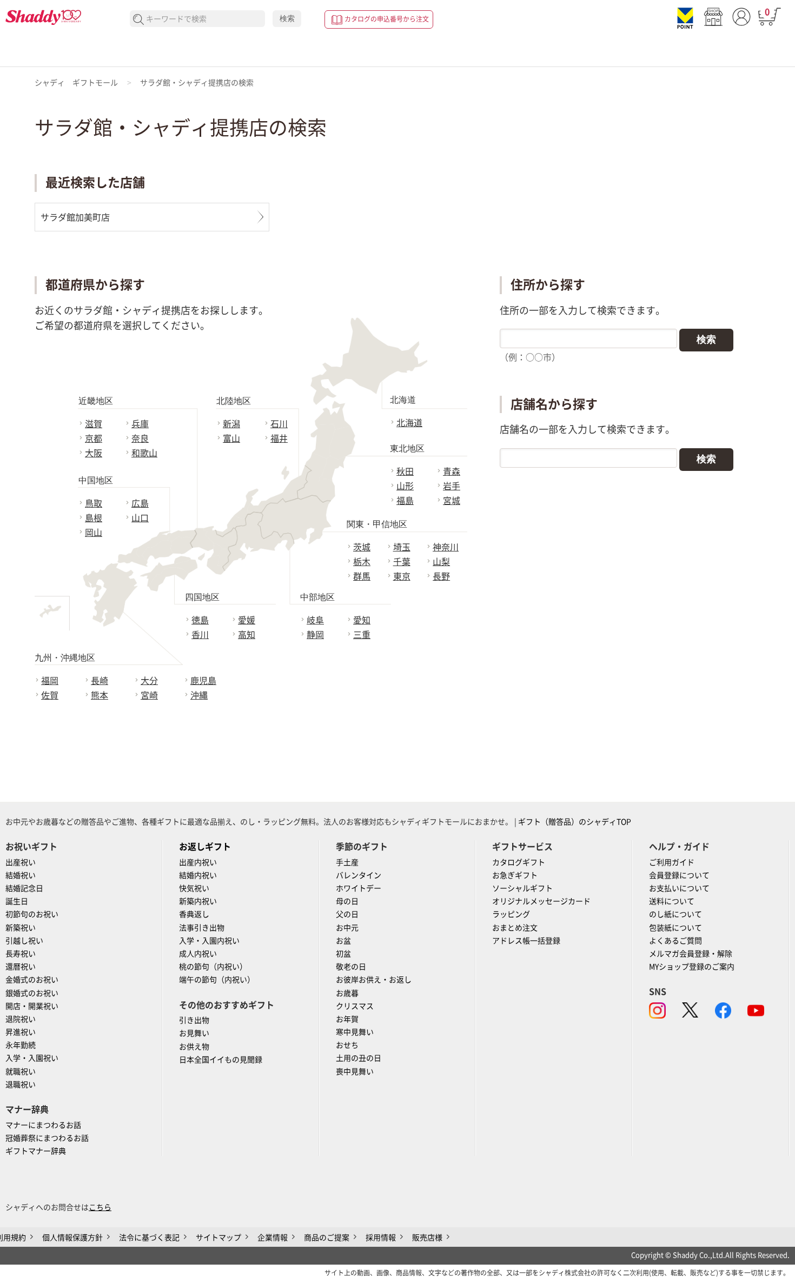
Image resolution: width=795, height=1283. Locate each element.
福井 (279, 438)
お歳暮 (347, 993)
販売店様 (427, 1237)
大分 (149, 680)
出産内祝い (198, 862)
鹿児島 (203, 680)
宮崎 (149, 695)
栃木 (361, 561)
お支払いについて (679, 888)
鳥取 (93, 503)
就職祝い (20, 1071)
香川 (200, 634)
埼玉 (401, 547)
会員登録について (679, 875)
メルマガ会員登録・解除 (690, 954)
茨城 (361, 547)
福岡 (49, 680)
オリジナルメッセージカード (541, 901)
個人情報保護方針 (72, 1237)
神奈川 (446, 547)
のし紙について (675, 914)
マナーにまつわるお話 (43, 1125)
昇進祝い (20, 1032)
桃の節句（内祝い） (213, 966)
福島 (405, 500)
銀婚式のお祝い (31, 993)
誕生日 (16, 901)
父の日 (347, 914)
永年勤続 (20, 1045)
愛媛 (246, 620)
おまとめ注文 (515, 928)
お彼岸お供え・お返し (374, 979)
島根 (93, 518)
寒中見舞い (355, 1032)
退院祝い (20, 1019)
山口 (140, 518)
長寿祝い (20, 954)
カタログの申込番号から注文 (387, 19)
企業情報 (272, 1237)
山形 (405, 486)
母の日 (347, 901)
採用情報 (381, 1237)
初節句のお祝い (31, 914)
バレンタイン (358, 875)
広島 (140, 503)
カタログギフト (518, 862)
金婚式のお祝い (31, 979)
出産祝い (20, 862)
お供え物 (194, 1047)
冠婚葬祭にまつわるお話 (47, 1138)
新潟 (231, 424)
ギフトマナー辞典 (35, 1151)
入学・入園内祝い (209, 941)
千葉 (401, 561)
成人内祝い (198, 954)
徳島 (200, 620)
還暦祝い (20, 966)
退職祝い (20, 1084)
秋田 (405, 471)
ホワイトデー (358, 888)
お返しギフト (205, 846)
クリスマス (355, 1006)
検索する (138, 19)
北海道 (409, 422)
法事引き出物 (201, 928)
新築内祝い (198, 901)
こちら (100, 1207)
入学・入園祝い (31, 1058)
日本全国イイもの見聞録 (220, 1059)
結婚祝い (20, 875)
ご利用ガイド (671, 862)
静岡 (315, 634)
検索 (287, 18)
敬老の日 (351, 966)
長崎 (99, 680)
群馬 (361, 576)
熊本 (99, 695)
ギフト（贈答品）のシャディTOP (574, 822)
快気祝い (194, 888)
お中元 (347, 928)
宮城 (451, 500)
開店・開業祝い (31, 1006)
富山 (231, 438)
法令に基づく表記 (149, 1237)
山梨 (441, 561)
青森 (451, 471)
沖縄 (199, 695)
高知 (246, 634)
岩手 (451, 486)
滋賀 (93, 424)
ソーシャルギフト (522, 888)
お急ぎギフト (515, 875)
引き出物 (194, 1020)
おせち (347, 1045)
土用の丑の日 (358, 1058)
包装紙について (675, 928)
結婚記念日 (24, 888)
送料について (671, 901)
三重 (361, 634)
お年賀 (347, 1019)
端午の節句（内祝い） (217, 979)
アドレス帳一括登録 (526, 941)
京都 (93, 438)
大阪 (93, 453)
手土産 (347, 862)
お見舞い (194, 1033)
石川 (279, 424)
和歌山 (144, 453)
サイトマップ (218, 1237)
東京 (401, 576)
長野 (441, 576)
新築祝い (20, 928)
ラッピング (511, 914)
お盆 (343, 941)
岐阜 (315, 620)
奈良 (140, 438)
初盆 (343, 954)
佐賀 (49, 695)
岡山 (93, 532)
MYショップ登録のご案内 (691, 966)
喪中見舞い (355, 1071)
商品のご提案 (326, 1237)
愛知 (361, 620)
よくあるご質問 (675, 941)
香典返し (194, 914)
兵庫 (140, 424)
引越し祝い (24, 941)
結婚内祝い (198, 875)
